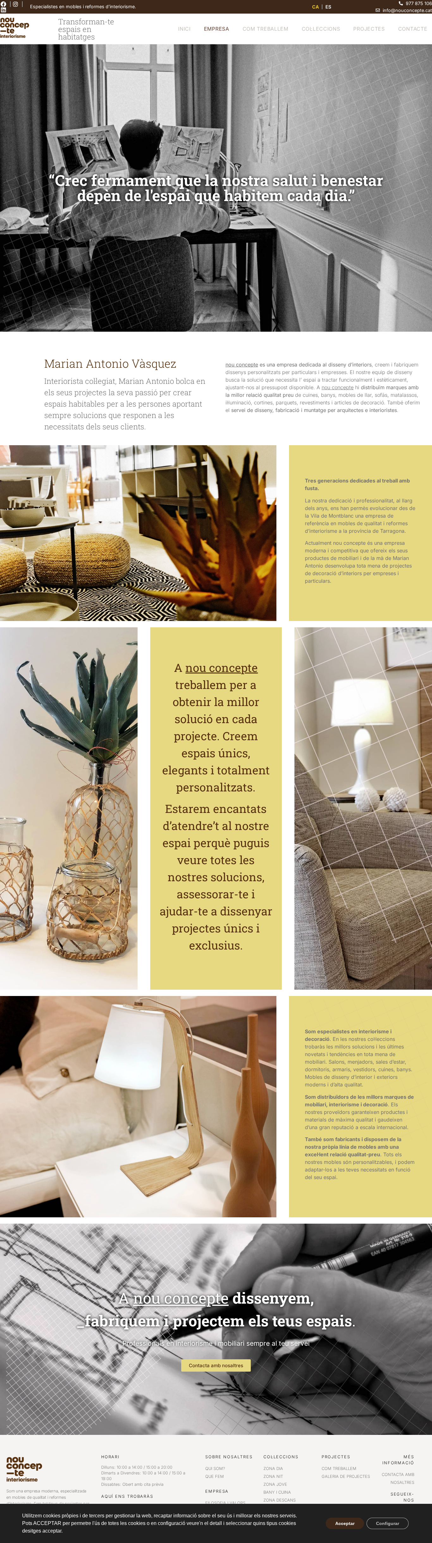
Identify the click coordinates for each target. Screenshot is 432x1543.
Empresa (216, 29)
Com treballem (265, 29)
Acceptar (345, 1523)
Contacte (413, 29)
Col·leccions (321, 29)
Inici (184, 29)
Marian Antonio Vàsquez (110, 363)
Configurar (387, 1523)
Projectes (369, 29)
